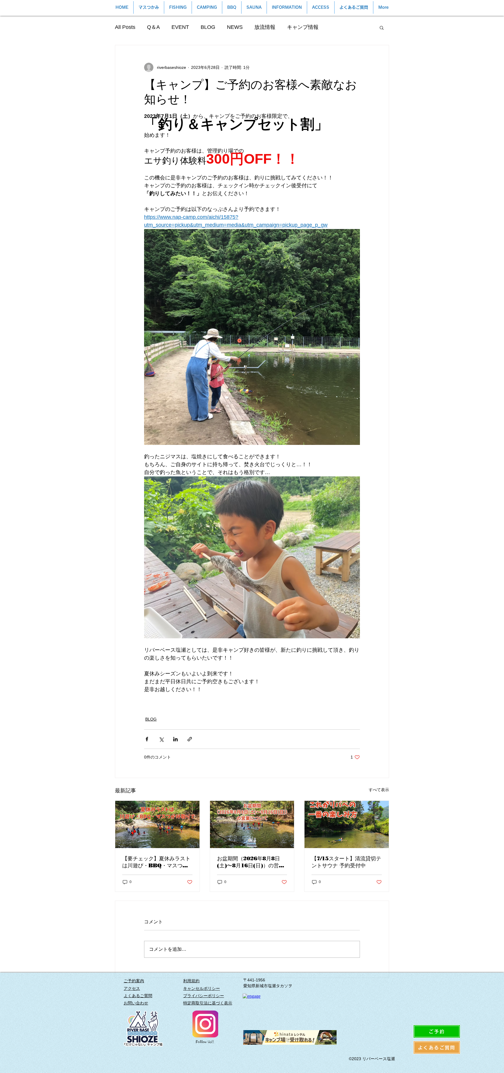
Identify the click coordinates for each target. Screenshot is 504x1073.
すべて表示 (379, 789)
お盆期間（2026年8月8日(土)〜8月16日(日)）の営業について (250, 862)
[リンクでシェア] (189, 739)
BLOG (208, 27)
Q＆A (153, 27)
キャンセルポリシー (201, 988)
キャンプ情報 (302, 27)
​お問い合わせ (136, 1003)
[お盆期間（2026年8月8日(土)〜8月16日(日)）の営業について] (252, 824)
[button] (381, 27)
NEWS (235, 27)
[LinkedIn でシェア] (175, 739)
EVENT (180, 27)
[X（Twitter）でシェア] (161, 739)
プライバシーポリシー (203, 995)
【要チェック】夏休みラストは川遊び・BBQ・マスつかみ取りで (156, 862)
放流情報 (264, 27)
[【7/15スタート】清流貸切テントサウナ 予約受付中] (346, 824)
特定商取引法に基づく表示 (207, 1003)
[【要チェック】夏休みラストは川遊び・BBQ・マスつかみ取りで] (157, 824)
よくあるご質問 (138, 995)
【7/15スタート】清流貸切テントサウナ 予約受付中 (346, 862)
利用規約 (191, 980)
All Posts (125, 27)
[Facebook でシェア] (147, 739)
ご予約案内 (134, 980)
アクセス (132, 988)
